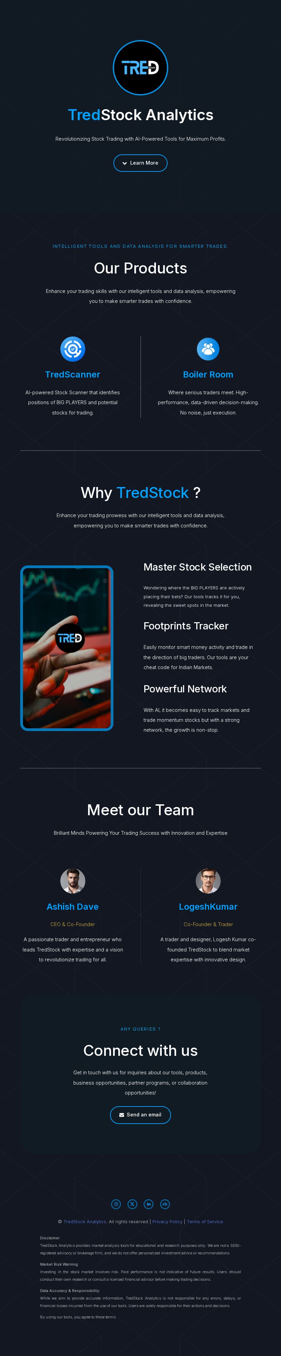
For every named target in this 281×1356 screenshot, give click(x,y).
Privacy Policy (167, 1221)
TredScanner (72, 374)
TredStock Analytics (84, 1221)
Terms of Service (205, 1221)
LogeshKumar (208, 906)
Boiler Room (208, 374)
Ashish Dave (73, 906)
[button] (140, 163)
